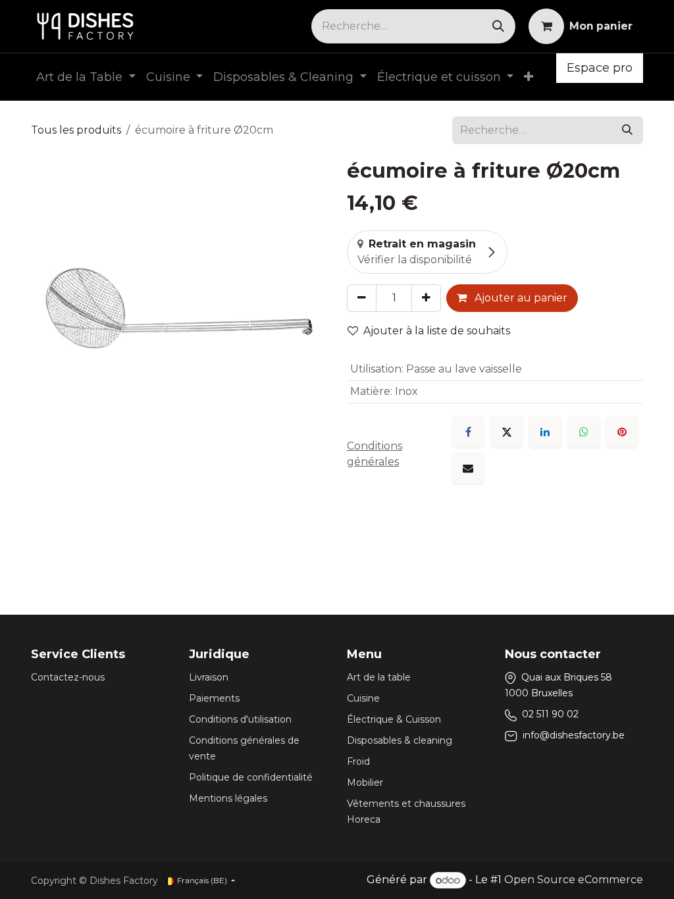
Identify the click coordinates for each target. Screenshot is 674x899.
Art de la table (379, 677)
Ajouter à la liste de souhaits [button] (436, 330)
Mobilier (365, 782)
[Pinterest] (622, 432)
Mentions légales (228, 798)
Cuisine (363, 698)
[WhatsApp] (584, 432)
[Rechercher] (498, 26)
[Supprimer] (361, 298)
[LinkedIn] (545, 432)
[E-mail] (468, 468)
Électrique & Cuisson (394, 719)
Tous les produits (76, 130)
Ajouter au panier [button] (519, 298)
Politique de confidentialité (251, 777)
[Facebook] (468, 432)
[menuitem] (86, 77)
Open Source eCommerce (573, 880)
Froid (358, 761)
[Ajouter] (426, 298)
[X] (507, 432)
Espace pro (600, 68)
